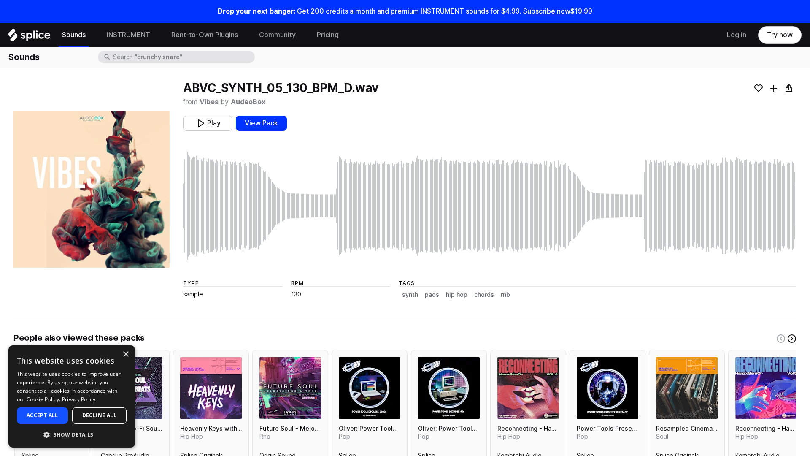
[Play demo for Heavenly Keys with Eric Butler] (211, 388)
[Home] (29, 37)
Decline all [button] (99, 415)
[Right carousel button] (791, 338)
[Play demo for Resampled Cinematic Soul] (687, 388)
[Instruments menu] (156, 35)
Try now (780, 35)
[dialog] (71, 396)
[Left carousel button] (780, 338)
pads (432, 294)
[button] (72, 434)
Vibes (209, 102)
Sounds (74, 35)
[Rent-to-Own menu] (244, 35)
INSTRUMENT (128, 35)
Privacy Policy (78, 399)
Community (277, 35)
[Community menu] (302, 35)
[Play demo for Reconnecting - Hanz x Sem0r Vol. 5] (766, 388)
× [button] (125, 354)
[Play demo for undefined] (91, 189)
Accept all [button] (42, 415)
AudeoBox (248, 102)
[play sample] (489, 205)
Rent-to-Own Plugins (204, 35)
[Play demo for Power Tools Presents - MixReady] (607, 388)
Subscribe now (546, 11)
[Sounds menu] (92, 35)
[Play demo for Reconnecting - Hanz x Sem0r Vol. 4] (528, 388)
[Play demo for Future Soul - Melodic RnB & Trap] (290, 388)
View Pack (261, 123)
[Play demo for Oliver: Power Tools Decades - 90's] (449, 388)
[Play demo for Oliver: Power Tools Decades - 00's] (369, 388)
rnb (505, 294)
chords (484, 294)
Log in (736, 35)
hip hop (456, 294)
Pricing (328, 35)
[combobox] (183, 57)
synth (410, 294)
